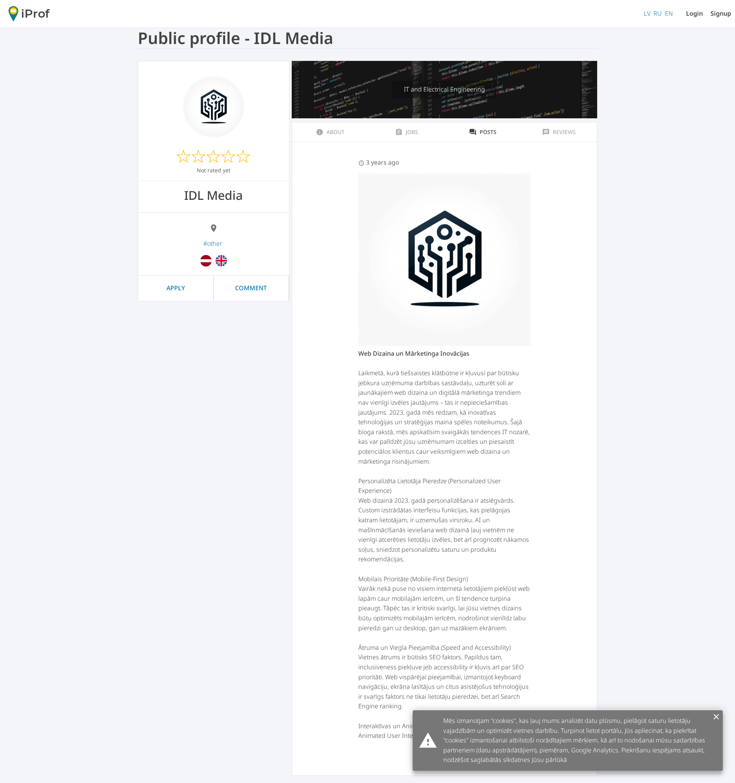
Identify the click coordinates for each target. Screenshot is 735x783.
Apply (176, 288)
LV (647, 13)
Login (694, 13)
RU (657, 13)
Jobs (406, 132)
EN (669, 13)
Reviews (559, 132)
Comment (251, 288)
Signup (720, 13)
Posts (483, 132)
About (330, 132)
